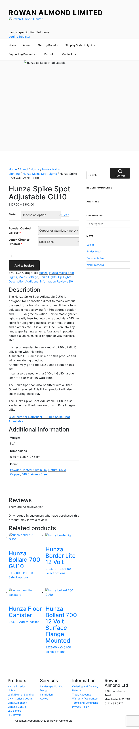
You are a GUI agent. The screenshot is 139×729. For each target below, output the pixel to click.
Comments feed (96, 258)
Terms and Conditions (85, 702)
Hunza (35, 169)
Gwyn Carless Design (20, 698)
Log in (90, 244)
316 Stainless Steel (35, 474)
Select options (18, 577)
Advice (44, 698)
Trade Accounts (81, 694)
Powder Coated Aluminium (28, 470)
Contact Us (69, 54)
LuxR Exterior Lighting (21, 694)
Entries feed (94, 251)
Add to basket (24, 265)
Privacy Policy (80, 706)
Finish (13, 214)
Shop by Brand (47, 45)
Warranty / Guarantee (85, 698)
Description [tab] (16, 281)
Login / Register (19, 36)
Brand (24, 169)
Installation (46, 694)
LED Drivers (14, 714)
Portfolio (49, 54)
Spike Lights (48, 277)
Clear (65, 215)
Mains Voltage (28, 277)
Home (12, 45)
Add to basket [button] (29, 622)
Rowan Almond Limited (56, 13)
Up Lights (64, 277)
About (27, 45)
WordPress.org (95, 264)
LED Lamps (14, 710)
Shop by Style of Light (78, 45)
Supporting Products (22, 54)
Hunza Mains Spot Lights (40, 173)
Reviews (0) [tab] (65, 281)
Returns (76, 690)
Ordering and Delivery (85, 686)
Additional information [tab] (40, 281)
